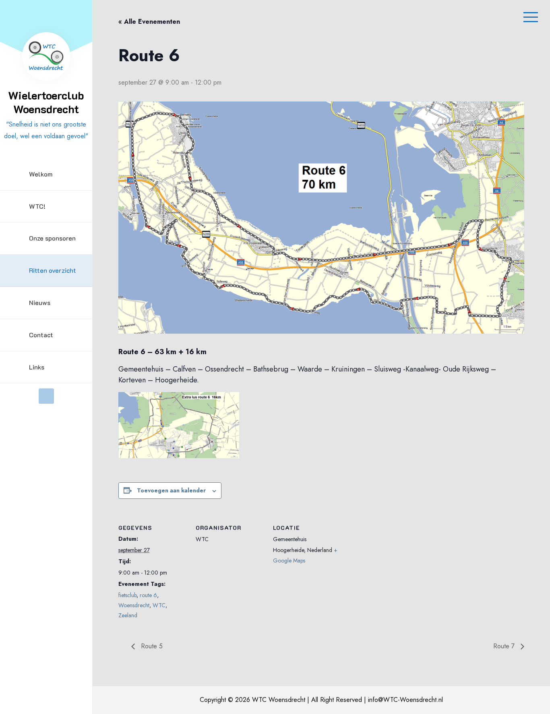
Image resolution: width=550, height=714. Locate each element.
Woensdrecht (133, 605)
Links (36, 367)
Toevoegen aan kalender (171, 490)
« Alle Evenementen (149, 21)
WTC (159, 605)
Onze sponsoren (52, 238)
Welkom (40, 174)
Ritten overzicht (52, 270)
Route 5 (151, 646)
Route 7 (505, 646)
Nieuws (39, 302)
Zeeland (127, 615)
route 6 (148, 595)
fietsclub (127, 595)
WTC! (37, 206)
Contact (41, 334)
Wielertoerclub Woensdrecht (46, 102)
